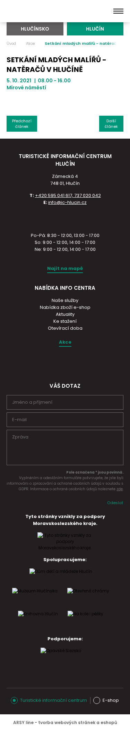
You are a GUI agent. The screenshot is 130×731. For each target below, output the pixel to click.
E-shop (111, 700)
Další (111, 123)
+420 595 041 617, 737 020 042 (68, 195)
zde (119, 489)
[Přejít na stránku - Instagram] (58, 363)
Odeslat (115, 503)
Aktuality (65, 314)
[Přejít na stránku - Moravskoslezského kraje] (65, 548)
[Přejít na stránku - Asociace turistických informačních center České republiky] (65, 218)
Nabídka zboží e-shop (65, 307)
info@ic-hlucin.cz (67, 202)
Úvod (11, 43)
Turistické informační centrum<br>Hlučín (41, 11)
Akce (30, 43)
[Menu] (118, 11)
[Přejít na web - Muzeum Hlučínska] (35, 597)
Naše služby (65, 300)
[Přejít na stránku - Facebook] (71, 363)
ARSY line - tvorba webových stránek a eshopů (65, 722)
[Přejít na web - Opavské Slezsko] (61, 657)
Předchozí (22, 123)
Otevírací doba (65, 328)
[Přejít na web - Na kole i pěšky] (85, 620)
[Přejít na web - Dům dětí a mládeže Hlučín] (60, 578)
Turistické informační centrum (53, 700)
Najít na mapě (65, 268)
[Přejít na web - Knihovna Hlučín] (38, 620)
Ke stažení (65, 321)
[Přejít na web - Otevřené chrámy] (88, 597)
